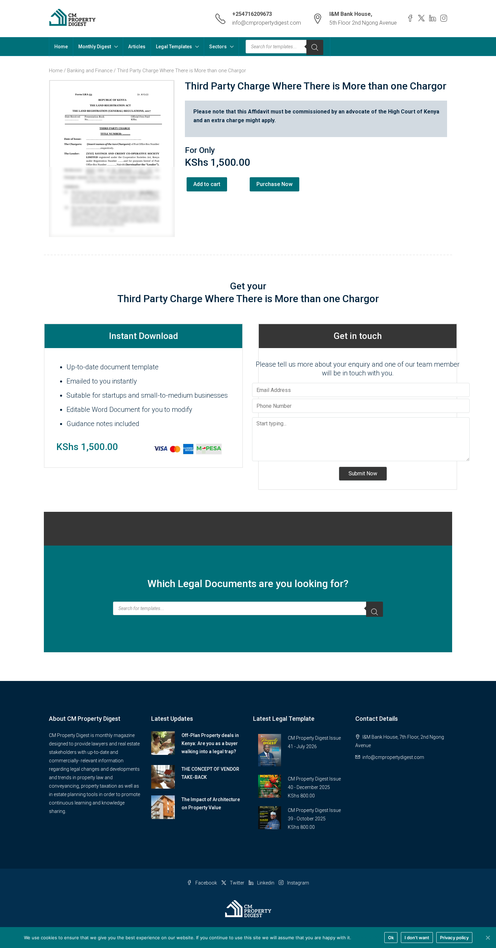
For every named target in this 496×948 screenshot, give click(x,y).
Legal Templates (174, 46)
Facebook (206, 883)
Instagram (297, 883)
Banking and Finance (89, 71)
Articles (136, 46)
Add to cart (206, 184)
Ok (391, 937)
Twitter (237, 883)
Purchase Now (274, 184)
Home (61, 46)
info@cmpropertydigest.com (266, 23)
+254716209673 (252, 14)
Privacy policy (367, 937)
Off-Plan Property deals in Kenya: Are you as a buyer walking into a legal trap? (210, 743)
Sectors (218, 46)
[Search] (314, 47)
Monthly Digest (94, 46)
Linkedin (265, 883)
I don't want (417, 937)
